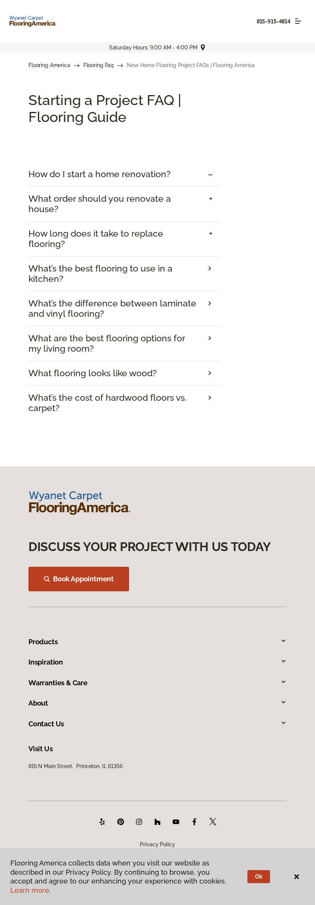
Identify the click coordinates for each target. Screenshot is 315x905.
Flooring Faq (98, 65)
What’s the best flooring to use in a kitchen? (100, 273)
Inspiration (45, 662)
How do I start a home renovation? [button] (99, 174)
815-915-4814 (273, 21)
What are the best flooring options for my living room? (106, 343)
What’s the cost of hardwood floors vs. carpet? (107, 403)
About (38, 703)
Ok (258, 877)
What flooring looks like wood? (92, 373)
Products (43, 642)
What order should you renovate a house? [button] (99, 204)
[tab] (124, 174)
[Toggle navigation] (298, 21)
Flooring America (49, 65)
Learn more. (30, 890)
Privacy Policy (157, 844)
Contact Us (46, 724)
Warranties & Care (58, 683)
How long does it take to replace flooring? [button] (95, 239)
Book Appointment (83, 579)
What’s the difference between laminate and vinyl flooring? (112, 308)
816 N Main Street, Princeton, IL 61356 (75, 766)
